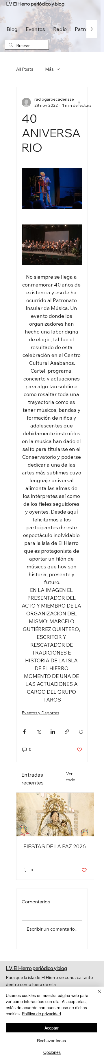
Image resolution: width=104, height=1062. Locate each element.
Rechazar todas (51, 1040)
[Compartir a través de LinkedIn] (52, 731)
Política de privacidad (41, 1013)
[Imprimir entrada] (81, 731)
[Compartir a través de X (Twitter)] (38, 731)
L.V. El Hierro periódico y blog (35, 4)
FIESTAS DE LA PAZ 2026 (54, 846)
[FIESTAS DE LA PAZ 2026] (55, 814)
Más (49, 69)
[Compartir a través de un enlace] (67, 731)
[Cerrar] (96, 995)
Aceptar (51, 1028)
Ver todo (70, 776)
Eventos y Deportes (40, 712)
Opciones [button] (52, 1052)
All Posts (25, 69)
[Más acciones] (78, 102)
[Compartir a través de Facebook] (24, 731)
